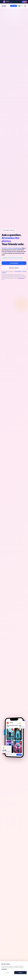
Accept (20, 972)
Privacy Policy (18, 271)
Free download (14, 263)
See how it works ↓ (14, 268)
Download (13, 5)
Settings (7, 972)
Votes (4, 6)
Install (24, 1)
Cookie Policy (4, 969)
